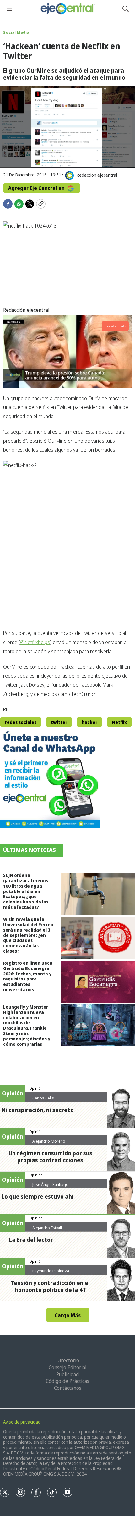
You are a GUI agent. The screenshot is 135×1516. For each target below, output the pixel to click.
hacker (89, 722)
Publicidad (67, 1374)
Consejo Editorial (67, 1367)
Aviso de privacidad (21, 1422)
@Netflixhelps (35, 642)
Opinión (36, 1088)
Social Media (16, 32)
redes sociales (20, 722)
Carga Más (68, 1315)
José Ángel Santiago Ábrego (50, 1186)
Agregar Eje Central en (37, 188)
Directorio (67, 1360)
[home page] (67, 9)
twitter (59, 722)
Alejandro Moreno (48, 1141)
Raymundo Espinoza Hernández (50, 1273)
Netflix (119, 722)
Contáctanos (67, 1387)
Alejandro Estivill (47, 1227)
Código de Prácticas (67, 1380)
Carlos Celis (43, 1098)
